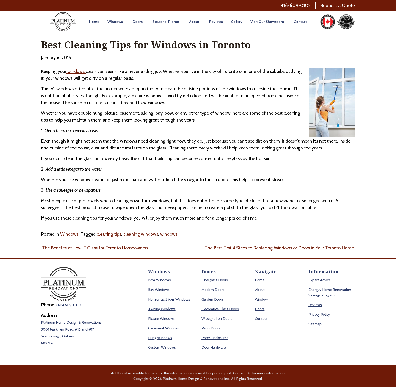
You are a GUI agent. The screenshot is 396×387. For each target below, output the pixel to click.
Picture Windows (161, 318)
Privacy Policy (319, 314)
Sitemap (315, 324)
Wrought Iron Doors (216, 318)
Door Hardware (213, 347)
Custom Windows (162, 347)
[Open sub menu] (123, 21)
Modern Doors (212, 289)
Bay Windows (159, 289)
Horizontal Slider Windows (169, 299)
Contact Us (242, 373)
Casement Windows (164, 328)
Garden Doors (212, 299)
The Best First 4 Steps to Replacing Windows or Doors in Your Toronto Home (280, 248)
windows (76, 71)
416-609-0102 (295, 5)
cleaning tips (109, 234)
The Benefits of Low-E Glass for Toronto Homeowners (94, 248)
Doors (138, 21)
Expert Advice (319, 280)
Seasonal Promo (165, 21)
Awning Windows (162, 309)
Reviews (216, 21)
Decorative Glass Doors (220, 309)
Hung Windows (160, 338)
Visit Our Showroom (267, 21)
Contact (300, 21)
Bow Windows (159, 280)
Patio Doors (210, 328)
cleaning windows (140, 234)
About (194, 21)
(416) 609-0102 (68, 305)
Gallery (236, 21)
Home (94, 21)
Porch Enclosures (214, 338)
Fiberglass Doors (214, 280)
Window (261, 299)
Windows (115, 21)
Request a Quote (337, 5)
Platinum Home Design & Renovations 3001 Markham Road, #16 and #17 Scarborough (71, 329)
